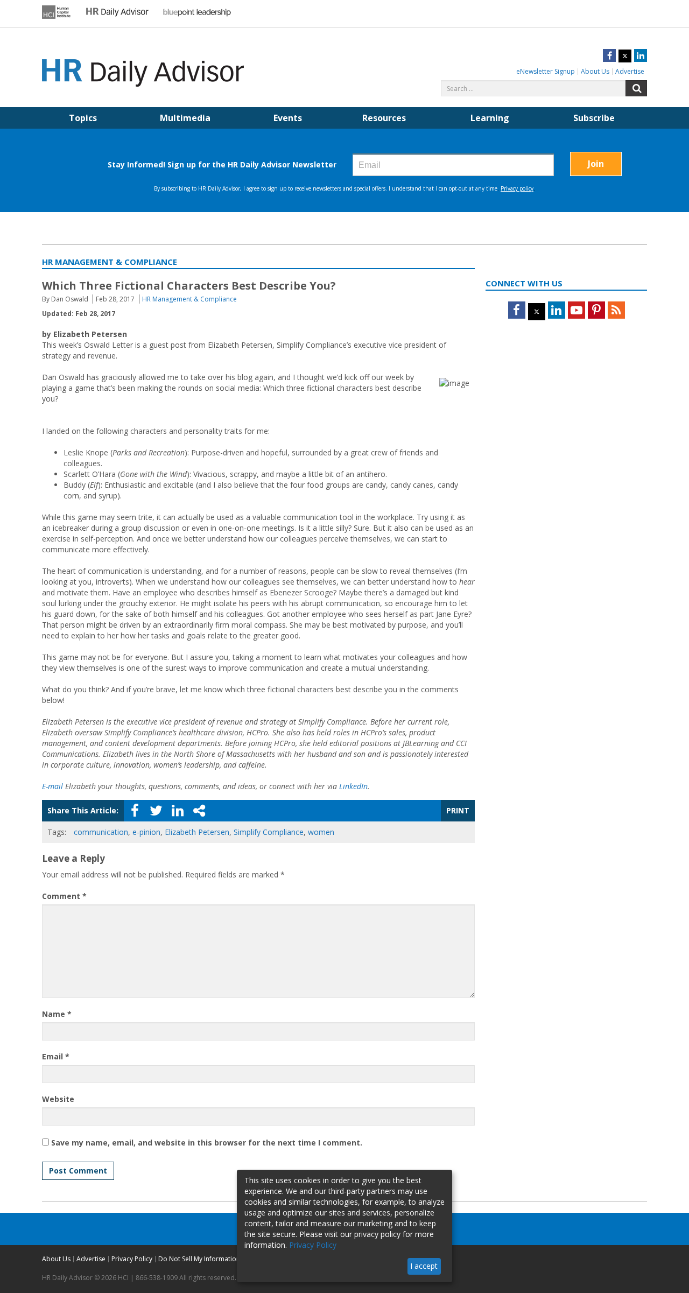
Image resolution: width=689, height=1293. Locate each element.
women (321, 832)
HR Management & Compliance (189, 299)
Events (287, 118)
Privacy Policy (131, 1258)
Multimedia (185, 118)
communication (101, 832)
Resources (384, 118)
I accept (424, 1266)
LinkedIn (353, 786)
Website (58, 1099)
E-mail (52, 786)
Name (57, 1014)
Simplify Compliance (269, 832)
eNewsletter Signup (545, 71)
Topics (83, 118)
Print (457, 810)
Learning (489, 118)
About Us (595, 71)
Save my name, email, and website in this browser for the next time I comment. (206, 1142)
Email (55, 1056)
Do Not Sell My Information (199, 1258)
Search (636, 88)
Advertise (629, 71)
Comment (64, 896)
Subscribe (594, 118)
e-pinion (146, 832)
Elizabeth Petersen (197, 832)
